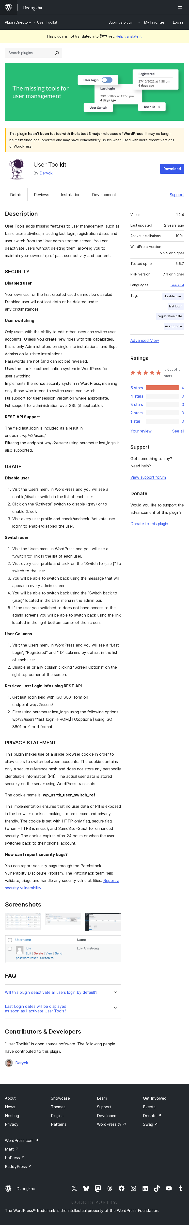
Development (104, 194)
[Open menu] (181, 7)
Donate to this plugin (149, 523)
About (10, 1098)
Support (177, 194)
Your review (141, 431)
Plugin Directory (18, 22)
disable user (173, 296)
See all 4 (177, 285)
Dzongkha (25, 1188)
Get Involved (155, 1098)
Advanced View (144, 340)
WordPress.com (21, 1140)
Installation (70, 194)
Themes (58, 1106)
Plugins (57, 1115)
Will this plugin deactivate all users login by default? (51, 992)
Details (16, 194)
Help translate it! (129, 36)
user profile (173, 326)
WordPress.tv (111, 1124)
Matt (12, 1149)
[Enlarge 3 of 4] (114, 919)
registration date (170, 316)
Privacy (11, 1124)
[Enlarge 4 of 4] (114, 941)
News (10, 1106)
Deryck (46, 173)
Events (149, 1106)
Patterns (58, 1124)
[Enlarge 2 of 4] (74, 919)
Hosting (12, 1115)
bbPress (15, 1157)
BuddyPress (18, 1166)
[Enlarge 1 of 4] (34, 919)
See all (178, 431)
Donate (152, 1115)
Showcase (60, 1098)
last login (175, 306)
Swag (150, 1124)
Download (172, 169)
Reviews (41, 194)
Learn (102, 1098)
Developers (107, 1115)
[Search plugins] (57, 53)
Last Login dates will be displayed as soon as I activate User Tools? (35, 1008)
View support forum (148, 477)
